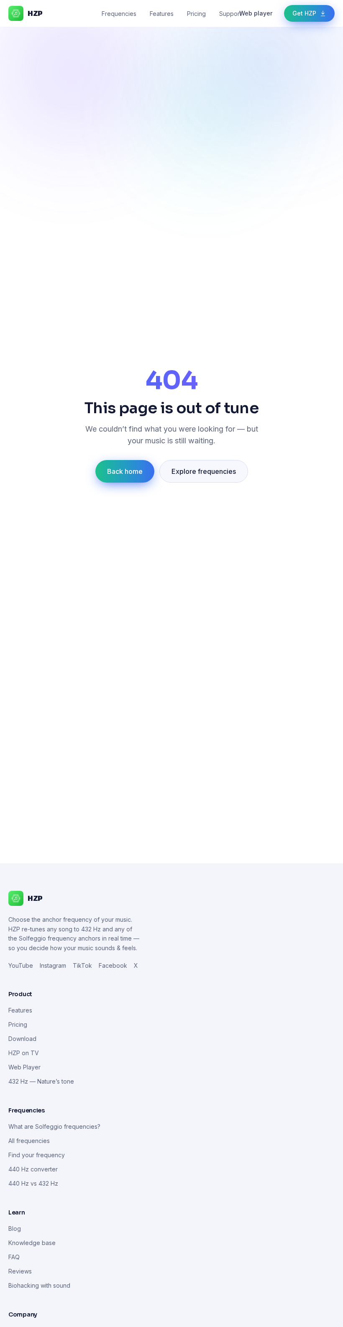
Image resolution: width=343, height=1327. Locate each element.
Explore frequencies (204, 471)
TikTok (82, 965)
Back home (125, 471)
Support (230, 13)
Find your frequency (36, 1154)
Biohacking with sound (39, 1285)
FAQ (14, 1257)
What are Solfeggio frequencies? (54, 1126)
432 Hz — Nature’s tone (41, 1081)
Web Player (24, 1067)
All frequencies (29, 1140)
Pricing (196, 13)
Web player (255, 13)
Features (162, 13)
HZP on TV (23, 1052)
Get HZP (304, 13)
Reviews (20, 1271)
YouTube (20, 965)
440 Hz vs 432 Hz (33, 1183)
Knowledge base (32, 1242)
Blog (14, 1228)
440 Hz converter (33, 1169)
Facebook (113, 965)
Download (22, 1038)
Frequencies (119, 13)
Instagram (53, 965)
